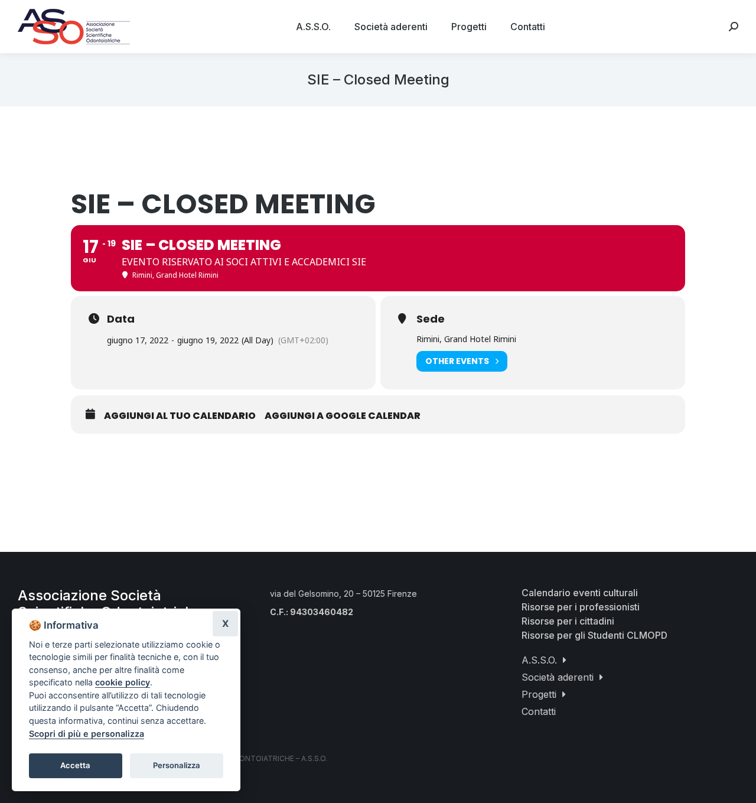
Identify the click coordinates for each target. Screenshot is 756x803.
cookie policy (122, 682)
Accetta (75, 765)
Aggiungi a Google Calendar (343, 416)
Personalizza (176, 765)
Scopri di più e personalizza (86, 734)
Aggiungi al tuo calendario (180, 416)
